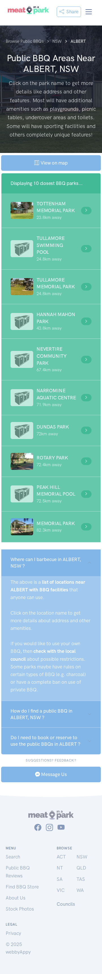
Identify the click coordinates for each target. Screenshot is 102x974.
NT (60, 868)
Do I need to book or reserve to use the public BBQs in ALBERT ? (45, 741)
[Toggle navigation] (89, 11)
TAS (80, 879)
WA (80, 890)
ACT (61, 857)
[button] (51, 210)
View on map (53, 163)
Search (13, 857)
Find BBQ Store (22, 887)
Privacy (13, 933)
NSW (81, 857)
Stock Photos (20, 909)
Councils (66, 904)
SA (60, 879)
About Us (16, 898)
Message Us (53, 774)
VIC (61, 890)
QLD (81, 868)
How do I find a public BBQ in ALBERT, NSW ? (41, 714)
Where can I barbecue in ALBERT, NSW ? (45, 563)
